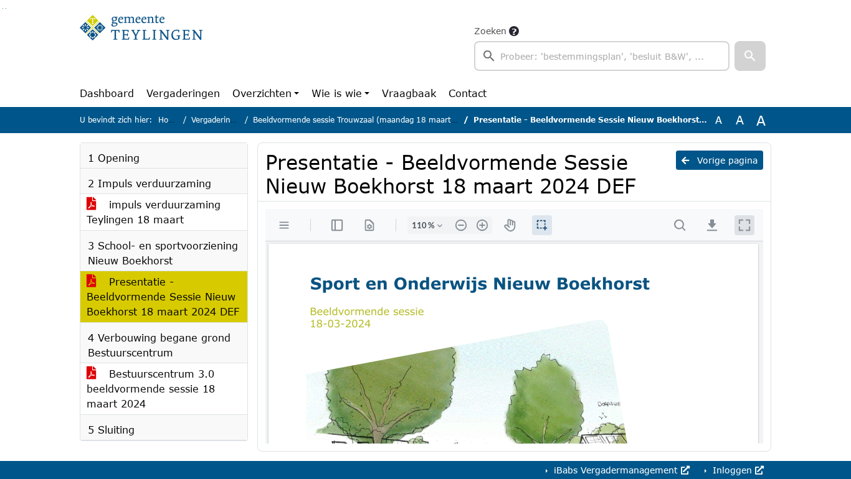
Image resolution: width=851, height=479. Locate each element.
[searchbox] (602, 56)
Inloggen (732, 470)
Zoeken (490, 31)
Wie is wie (336, 93)
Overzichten (262, 93)
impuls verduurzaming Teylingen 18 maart (154, 211)
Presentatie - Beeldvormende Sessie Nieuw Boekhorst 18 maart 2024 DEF (163, 296)
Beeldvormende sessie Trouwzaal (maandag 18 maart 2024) (365, 119)
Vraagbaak (409, 93)
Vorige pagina (726, 160)
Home (169, 119)
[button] (750, 56)
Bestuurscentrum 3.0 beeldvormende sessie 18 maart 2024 (151, 388)
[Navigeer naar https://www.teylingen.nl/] (141, 47)
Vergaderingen (183, 93)
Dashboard (107, 93)
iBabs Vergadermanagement (616, 470)
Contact (468, 93)
